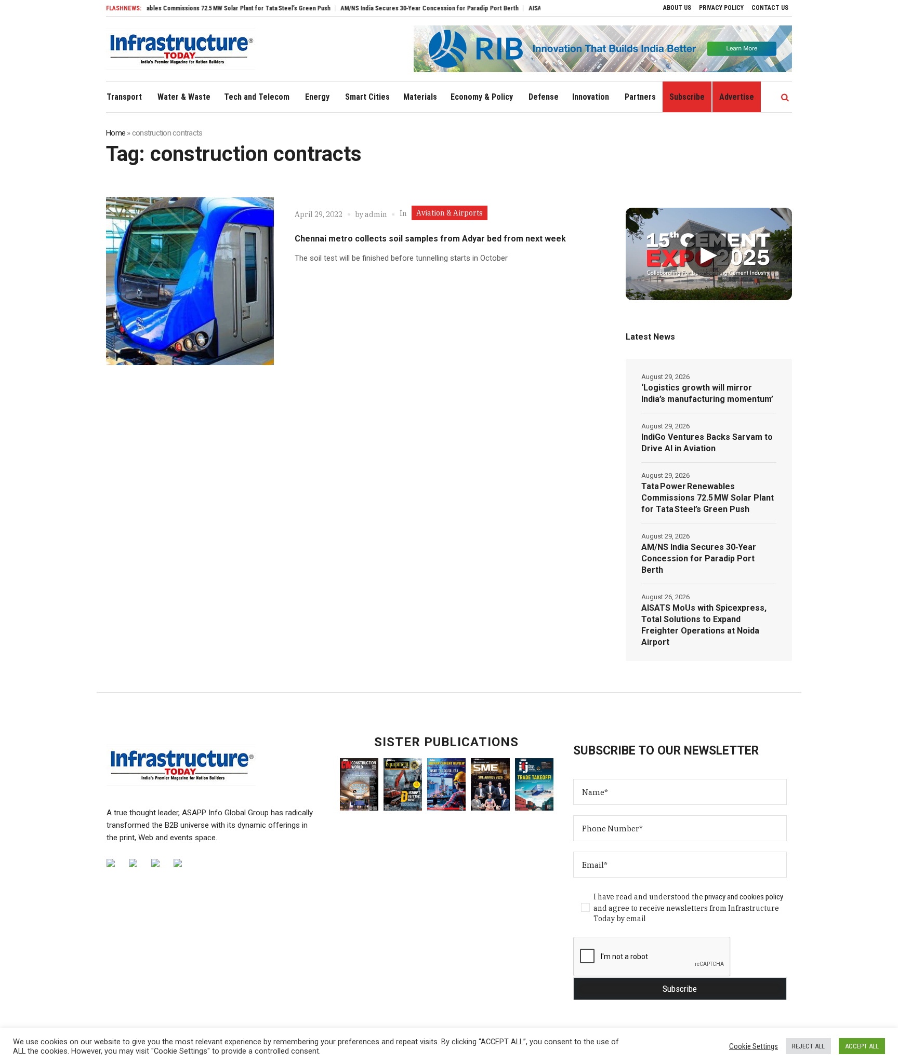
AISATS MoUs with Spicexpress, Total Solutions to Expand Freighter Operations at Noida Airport (704, 625)
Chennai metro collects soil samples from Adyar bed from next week (430, 239)
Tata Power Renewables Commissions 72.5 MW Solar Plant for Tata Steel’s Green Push (189, 8)
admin (376, 214)
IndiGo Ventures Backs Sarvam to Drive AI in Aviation (707, 442)
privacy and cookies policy (744, 896)
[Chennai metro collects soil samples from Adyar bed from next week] (190, 281)
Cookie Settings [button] (753, 1046)
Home (115, 133)
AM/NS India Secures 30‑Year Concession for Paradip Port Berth (405, 8)
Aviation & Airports (449, 213)
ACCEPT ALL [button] (862, 1046)
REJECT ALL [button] (808, 1046)
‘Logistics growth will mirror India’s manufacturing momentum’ (707, 393)
